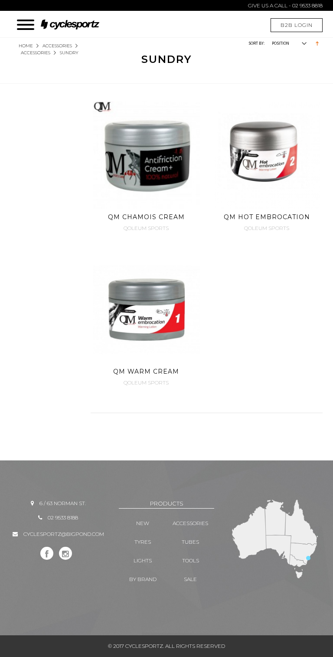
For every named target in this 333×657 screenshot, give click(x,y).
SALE (190, 579)
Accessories (35, 53)
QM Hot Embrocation (267, 217)
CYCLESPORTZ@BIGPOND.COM (63, 534)
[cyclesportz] (74, 20)
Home (26, 46)
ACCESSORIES (57, 46)
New (142, 523)
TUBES (190, 542)
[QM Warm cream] (146, 310)
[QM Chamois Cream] (146, 155)
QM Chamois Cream (146, 217)
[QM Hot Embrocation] (266, 155)
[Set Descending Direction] (317, 43)
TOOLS (190, 560)
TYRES (142, 542)
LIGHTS (143, 560)
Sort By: (256, 43)
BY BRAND (143, 579)
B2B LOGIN (297, 25)
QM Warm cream (146, 371)
